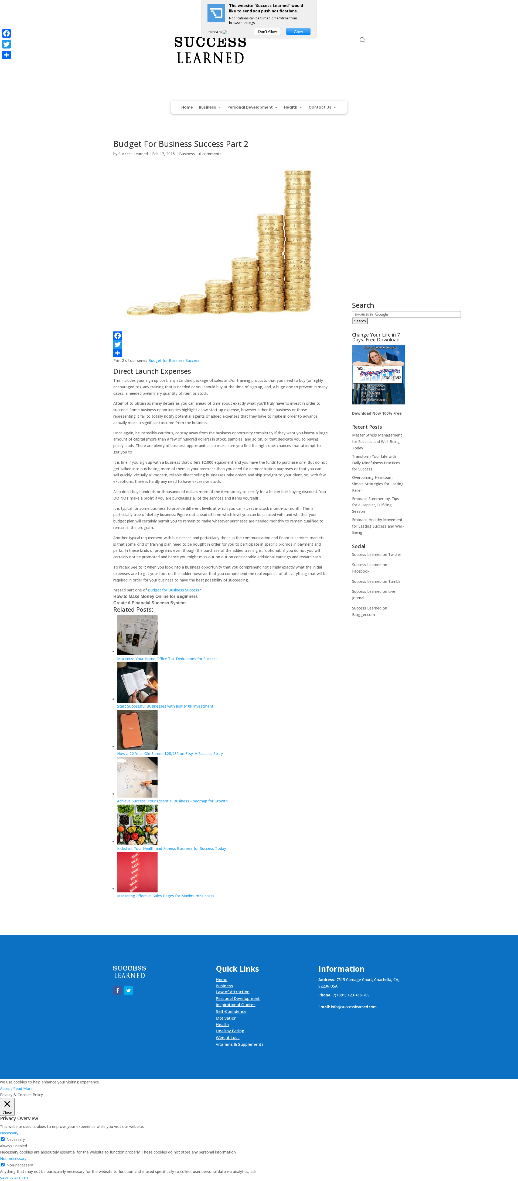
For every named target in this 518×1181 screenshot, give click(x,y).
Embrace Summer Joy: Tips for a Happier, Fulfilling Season (375, 505)
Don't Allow (267, 31)
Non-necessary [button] (13, 1158)
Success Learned (133, 153)
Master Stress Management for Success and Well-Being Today (377, 441)
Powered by (215, 32)
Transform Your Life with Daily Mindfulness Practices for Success (376, 463)
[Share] (220, 353)
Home (187, 107)
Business (207, 107)
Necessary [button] (9, 1132)
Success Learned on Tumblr (376, 581)
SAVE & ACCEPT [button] (14, 1177)
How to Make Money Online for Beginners (155, 596)
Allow (298, 31)
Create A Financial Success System (149, 603)
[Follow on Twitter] (128, 41)
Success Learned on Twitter (376, 554)
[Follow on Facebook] (117, 41)
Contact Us (320, 107)
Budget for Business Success (174, 360)
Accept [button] (6, 1088)
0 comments (210, 153)
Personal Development (250, 107)
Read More (23, 1088)
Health (290, 107)
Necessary (15, 1139)
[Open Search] (362, 40)
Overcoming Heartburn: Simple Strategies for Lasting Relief (378, 484)
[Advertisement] (378, 221)
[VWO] (228, 32)
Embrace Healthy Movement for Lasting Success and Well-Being (378, 526)
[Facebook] (220, 335)
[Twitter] (220, 344)
